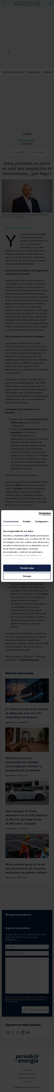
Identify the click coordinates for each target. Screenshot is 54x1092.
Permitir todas (27, 568)
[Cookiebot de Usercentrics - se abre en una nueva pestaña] (39, 514)
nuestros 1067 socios (25, 535)
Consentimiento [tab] (11, 521)
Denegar (27, 576)
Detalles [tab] (27, 521)
